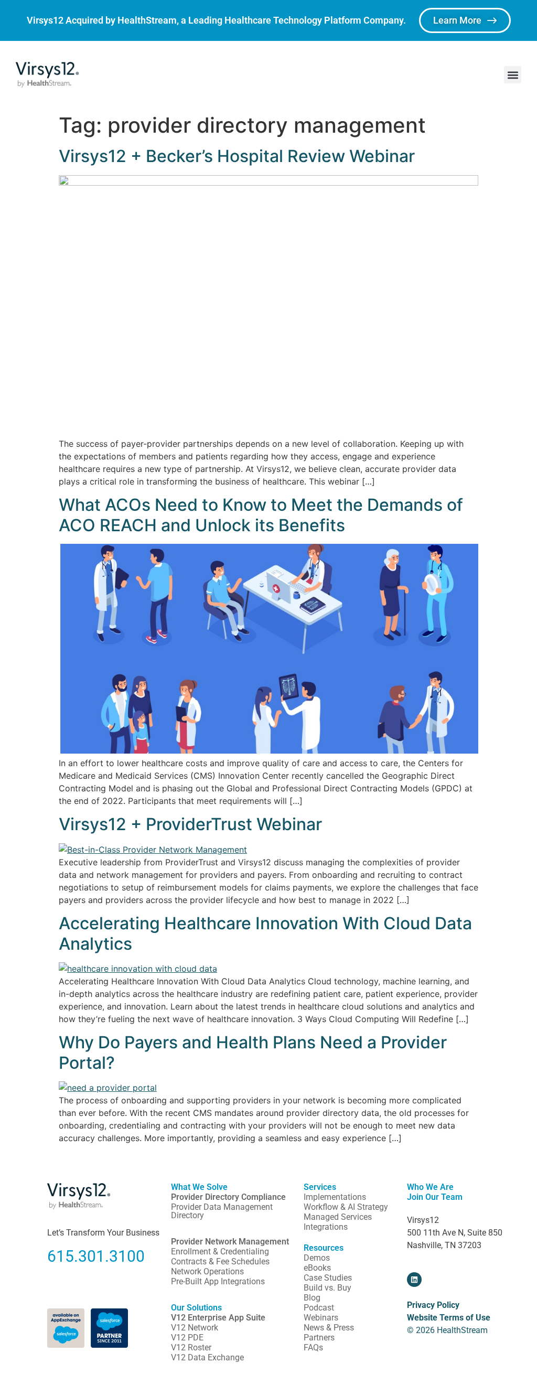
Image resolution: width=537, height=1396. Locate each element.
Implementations (335, 1197)
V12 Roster (191, 1347)
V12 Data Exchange (207, 1357)
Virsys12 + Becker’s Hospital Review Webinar (237, 156)
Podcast (319, 1308)
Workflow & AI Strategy (346, 1207)
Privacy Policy (433, 1305)
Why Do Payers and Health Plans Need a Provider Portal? (253, 1052)
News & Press (329, 1328)
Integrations (326, 1227)
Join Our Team (435, 1197)
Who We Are (430, 1187)
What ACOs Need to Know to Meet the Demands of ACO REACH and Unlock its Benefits (261, 515)
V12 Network (194, 1328)
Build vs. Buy (327, 1288)
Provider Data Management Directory (222, 1211)
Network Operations (207, 1271)
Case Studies (328, 1278)
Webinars (321, 1318)
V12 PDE (187, 1338)
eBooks (317, 1268)
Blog (312, 1298)
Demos (317, 1258)
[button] (512, 74)
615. (62, 1256)
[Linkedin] (414, 1279)
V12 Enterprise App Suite (218, 1318)
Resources (323, 1248)
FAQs (313, 1347)
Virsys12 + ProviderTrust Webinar (190, 824)
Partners (319, 1338)
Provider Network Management (230, 1242)
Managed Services (338, 1217)
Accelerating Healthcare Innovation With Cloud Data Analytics (265, 933)
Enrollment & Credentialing (220, 1252)
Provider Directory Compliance (228, 1197)
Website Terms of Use (448, 1318)
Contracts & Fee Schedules (220, 1261)
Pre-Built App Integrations (218, 1281)
